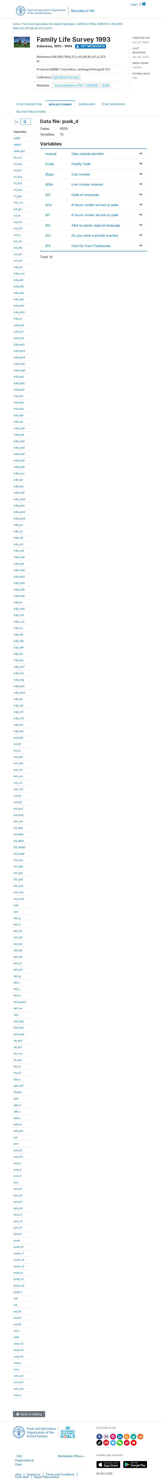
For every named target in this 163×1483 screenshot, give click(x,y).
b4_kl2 (18, 802)
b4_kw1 (18, 808)
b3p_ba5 (19, 589)
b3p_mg (19, 679)
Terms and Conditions (60, 1474)
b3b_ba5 (19, 460)
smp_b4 (18, 1356)
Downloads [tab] (87, 104)
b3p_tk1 (18, 724)
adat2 (17, 144)
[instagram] (113, 1436)
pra (16, 1182)
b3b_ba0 (19, 428)
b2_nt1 (18, 241)
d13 (47, 235)
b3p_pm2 (19, 692)
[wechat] (120, 1442)
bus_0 (17, 1072)
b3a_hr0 (19, 325)
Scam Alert (22, 1477)
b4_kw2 (18, 815)
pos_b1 (18, 1150)
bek (16, 905)
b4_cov (18, 776)
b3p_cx (18, 628)
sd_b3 (17, 1317)
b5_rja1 (18, 873)
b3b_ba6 (19, 466)
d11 (47, 215)
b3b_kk (18, 479)
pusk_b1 (19, 1246)
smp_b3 (18, 1349)
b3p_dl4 (19, 647)
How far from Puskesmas (90, 246)
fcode (49, 164)
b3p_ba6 (19, 595)
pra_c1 (18, 1214)
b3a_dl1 (18, 280)
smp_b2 (18, 1343)
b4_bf (17, 744)
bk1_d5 (18, 956)
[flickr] (106, 1436)
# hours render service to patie (94, 205)
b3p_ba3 (19, 576)
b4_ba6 (18, 737)
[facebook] (99, 1436)
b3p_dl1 (18, 634)
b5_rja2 (18, 879)
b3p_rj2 (18, 705)
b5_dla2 (19, 834)
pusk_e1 (19, 1279)
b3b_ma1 (19, 492)
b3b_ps (18, 524)
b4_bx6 (18, 756)
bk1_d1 (18, 931)
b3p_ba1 (19, 563)
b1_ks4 (18, 189)
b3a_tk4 (18, 415)
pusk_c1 (19, 1253)
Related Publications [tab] (31, 111)
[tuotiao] (106, 1442)
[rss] (127, 1436)
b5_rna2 (19, 898)
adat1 (17, 138)
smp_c (18, 1362)
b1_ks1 (17, 170)
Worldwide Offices (70, 1456)
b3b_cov (19, 473)
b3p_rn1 (18, 711)
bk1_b (17, 924)
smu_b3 (18, 1382)
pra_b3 (18, 1201)
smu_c (18, 1395)
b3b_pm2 (19, 511)
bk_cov (18, 1053)
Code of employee (85, 195)
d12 (47, 225)
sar (16, 1298)
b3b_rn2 (19, 550)
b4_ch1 (18, 769)
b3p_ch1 (19, 615)
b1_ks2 (18, 176)
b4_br (17, 750)
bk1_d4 (18, 950)
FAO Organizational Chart (24, 1460)
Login (133, 4)
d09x (49, 184)
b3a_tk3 (19, 408)
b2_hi (17, 215)
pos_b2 (18, 1156)
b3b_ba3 (19, 447)
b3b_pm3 (19, 518)
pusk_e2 (19, 1285)
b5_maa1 (19, 853)
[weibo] (127, 1442)
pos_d (17, 1169)
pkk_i (17, 1111)
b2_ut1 (18, 254)
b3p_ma (19, 673)
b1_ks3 (18, 183)
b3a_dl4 (19, 299)
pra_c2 (18, 1221)
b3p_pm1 (19, 686)
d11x (48, 205)
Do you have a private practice (94, 235)
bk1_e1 (18, 963)
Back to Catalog (31, 1414)
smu (16, 1369)
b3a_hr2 (19, 338)
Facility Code (80, 164)
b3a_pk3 (19, 389)
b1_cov (18, 157)
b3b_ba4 (19, 453)
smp (16, 1337)
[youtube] (134, 1442)
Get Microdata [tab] (114, 104)
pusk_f (18, 1291)
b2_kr (17, 234)
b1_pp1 (18, 196)
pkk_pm (18, 1130)
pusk (17, 1240)
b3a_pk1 (19, 376)
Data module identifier (87, 154)
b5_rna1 (18, 892)
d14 (48, 246)
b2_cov (18, 202)
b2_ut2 (18, 260)
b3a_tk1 (18, 396)
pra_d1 (18, 1227)
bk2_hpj (18, 1021)
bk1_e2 (18, 969)
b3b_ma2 (19, 499)
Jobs (18, 1474)
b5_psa (18, 860)
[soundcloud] (140, 1436)
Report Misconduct (46, 1477)
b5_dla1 (18, 827)
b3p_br (18, 602)
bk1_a (17, 918)
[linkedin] (120, 1436)
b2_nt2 (18, 247)
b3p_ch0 (19, 608)
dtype (49, 174)
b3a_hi (18, 318)
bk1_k (17, 995)
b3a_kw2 (19, 350)
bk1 (16, 911)
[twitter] (113, 1442)
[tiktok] (99, 1442)
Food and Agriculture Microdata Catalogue (49, 23)
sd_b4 (17, 1324)
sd (15, 1304)
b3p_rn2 (19, 718)
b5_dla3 (19, 840)
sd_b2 (17, 1311)
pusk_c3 (19, 1266)
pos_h (17, 1175)
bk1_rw (18, 1008)
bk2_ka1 (18, 1027)
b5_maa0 (19, 847)
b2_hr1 (18, 222)
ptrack (18, 1233)
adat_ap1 (19, 151)
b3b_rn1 (18, 544)
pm (16, 1137)
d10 (47, 195)
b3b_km (18, 486)
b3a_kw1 (19, 344)
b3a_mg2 (19, 370)
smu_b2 (18, 1375)
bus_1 (17, 1079)
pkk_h (17, 1105)
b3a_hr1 (18, 331)
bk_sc (17, 1066)
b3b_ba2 (19, 441)
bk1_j (17, 989)
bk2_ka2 (19, 1034)
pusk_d (18, 1272)
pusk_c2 (19, 1259)
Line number (80, 174)
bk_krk (18, 1060)
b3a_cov (19, 273)
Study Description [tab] (29, 104)
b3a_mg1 (19, 363)
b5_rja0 (18, 866)
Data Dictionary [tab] (60, 104)
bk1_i (17, 982)
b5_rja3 (18, 885)
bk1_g (17, 976)
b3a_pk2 (19, 383)
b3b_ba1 (19, 434)
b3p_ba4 (19, 582)
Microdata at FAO (83, 11)
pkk (16, 1098)
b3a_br (18, 267)
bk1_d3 (18, 943)
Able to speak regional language (95, 225)
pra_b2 (18, 1195)
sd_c (17, 1330)
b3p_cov (19, 621)
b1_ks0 (18, 164)
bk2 (16, 1014)
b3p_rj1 (18, 698)
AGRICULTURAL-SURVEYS (93, 23)
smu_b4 (18, 1388)
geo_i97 (19, 1085)
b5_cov (18, 821)
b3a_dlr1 (19, 305)
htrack (18, 1092)
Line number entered (87, 184)
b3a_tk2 (19, 402)
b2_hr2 (18, 228)
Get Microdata (92, 46)
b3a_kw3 (19, 357)
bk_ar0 (18, 1040)
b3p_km (18, 660)
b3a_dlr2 (19, 312)
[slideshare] (134, 1436)
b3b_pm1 (19, 505)
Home (16, 23)
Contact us (33, 1474)
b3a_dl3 (19, 292)
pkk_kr (18, 1124)
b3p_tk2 (19, 731)
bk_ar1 (18, 1047)
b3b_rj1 (18, 531)
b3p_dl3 (19, 640)
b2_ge (17, 209)
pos (16, 1143)
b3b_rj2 (18, 537)
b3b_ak (18, 421)
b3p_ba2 (19, 570)
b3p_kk (18, 653)
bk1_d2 (18, 937)
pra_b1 (18, 1188)
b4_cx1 (18, 782)
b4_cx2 (18, 789)
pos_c (17, 1163)
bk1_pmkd (20, 1002)
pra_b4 (18, 1208)
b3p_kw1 (19, 666)
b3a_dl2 (19, 286)
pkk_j (17, 1118)
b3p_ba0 (19, 557)
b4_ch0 (18, 763)
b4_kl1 (17, 795)
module (50, 154)
